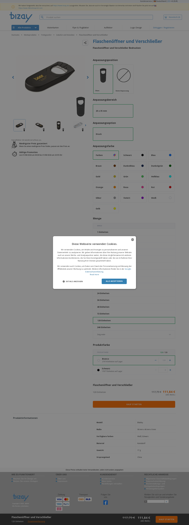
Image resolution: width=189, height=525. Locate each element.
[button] (73, 281)
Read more (94, 274)
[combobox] (132, 239)
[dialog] (94, 262)
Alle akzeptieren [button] (114, 281)
